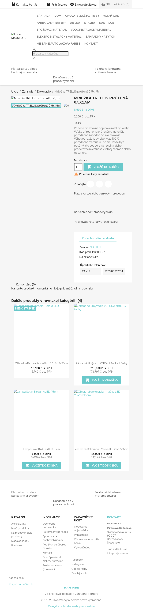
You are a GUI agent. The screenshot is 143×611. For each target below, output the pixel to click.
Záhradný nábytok (100, 37)
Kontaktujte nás (24, 4)
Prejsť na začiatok (21, 584)
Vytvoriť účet (82, 547)
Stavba (89, 23)
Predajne (16, 545)
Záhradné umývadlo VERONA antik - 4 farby (101, 363)
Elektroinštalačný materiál (59, 37)
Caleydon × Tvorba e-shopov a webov (71, 606)
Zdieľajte (90, 184)
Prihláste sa (81, 534)
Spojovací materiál (52, 30)
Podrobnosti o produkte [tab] (98, 238)
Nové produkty (20, 528)
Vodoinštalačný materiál (91, 30)
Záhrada (43, 16)
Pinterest (108, 184)
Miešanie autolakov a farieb (58, 43)
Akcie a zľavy (18, 523)
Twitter (99, 184)
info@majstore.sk (117, 553)
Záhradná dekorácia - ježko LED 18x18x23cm (41, 363)
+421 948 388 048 (117, 549)
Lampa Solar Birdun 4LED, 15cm (41, 449)
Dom (57, 16)
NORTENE (96, 247)
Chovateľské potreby (82, 16)
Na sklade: (86, 256)
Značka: (84, 247)
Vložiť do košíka (103, 167)
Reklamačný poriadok (55, 531)
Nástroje (106, 23)
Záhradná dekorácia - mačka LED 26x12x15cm (101, 449)
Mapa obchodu (20, 541)
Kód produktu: (88, 252)
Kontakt (91, 43)
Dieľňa (75, 23)
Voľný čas (111, 16)
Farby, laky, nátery (51, 23)
